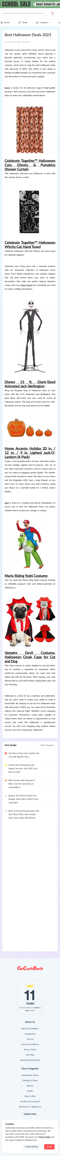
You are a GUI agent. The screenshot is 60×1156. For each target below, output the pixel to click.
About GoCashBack (30, 1029)
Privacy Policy (30, 1050)
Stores (7, 23)
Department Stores (30, 1075)
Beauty (30, 1086)
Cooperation (30, 1034)
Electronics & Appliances (30, 1107)
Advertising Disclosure (30, 1060)
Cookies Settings (31, 1147)
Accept (49, 1147)
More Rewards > (47, 745)
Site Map (30, 1055)
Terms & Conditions (30, 1044)
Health (30, 1091)
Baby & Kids (30, 1096)
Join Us (30, 1039)
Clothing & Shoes (30, 1081)
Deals (24, 23)
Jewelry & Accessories (30, 1102)
